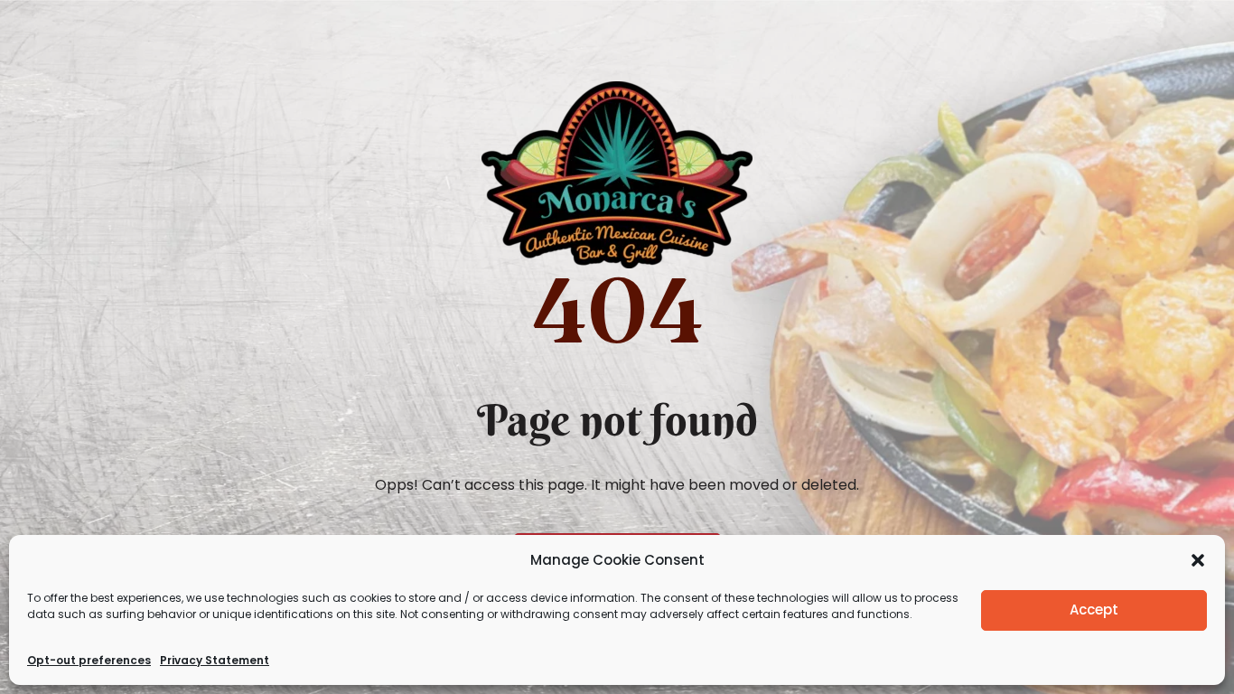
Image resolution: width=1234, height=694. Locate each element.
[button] (1198, 560)
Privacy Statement (214, 660)
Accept (1094, 609)
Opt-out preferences (89, 660)
